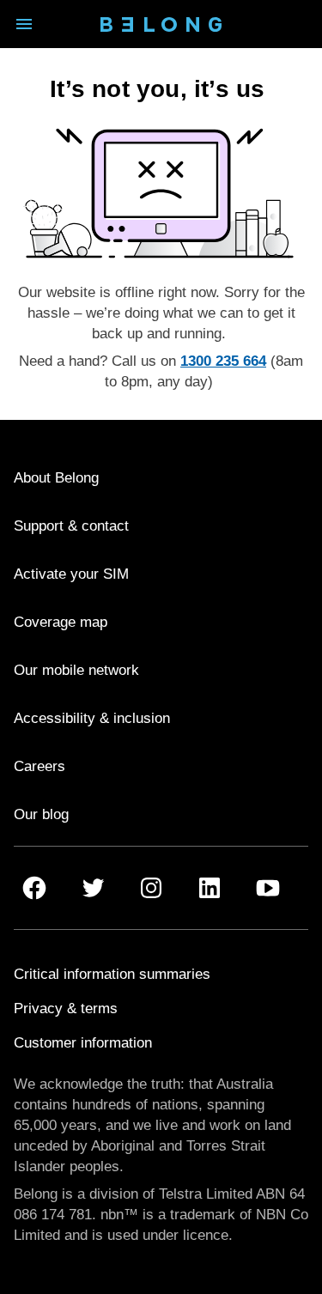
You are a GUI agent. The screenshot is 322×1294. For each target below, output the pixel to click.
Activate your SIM (71, 574)
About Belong (56, 478)
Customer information (83, 1043)
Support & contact (71, 526)
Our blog (41, 814)
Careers (39, 766)
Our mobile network (76, 670)
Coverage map (60, 622)
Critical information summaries (112, 974)
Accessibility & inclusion (92, 718)
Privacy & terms (66, 1008)
